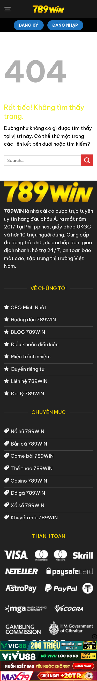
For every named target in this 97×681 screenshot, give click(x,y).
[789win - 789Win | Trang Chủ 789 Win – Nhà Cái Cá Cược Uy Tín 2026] (48, 9)
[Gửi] (87, 160)
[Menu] (7, 9)
